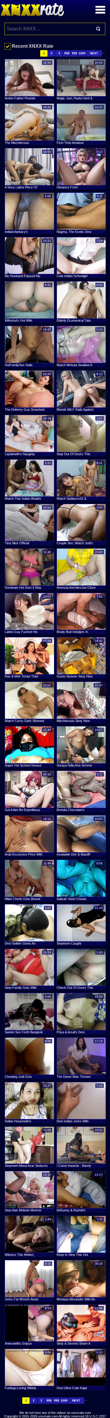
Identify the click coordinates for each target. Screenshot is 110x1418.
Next (94, 53)
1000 (82, 53)
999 (74, 53)
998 (67, 53)
